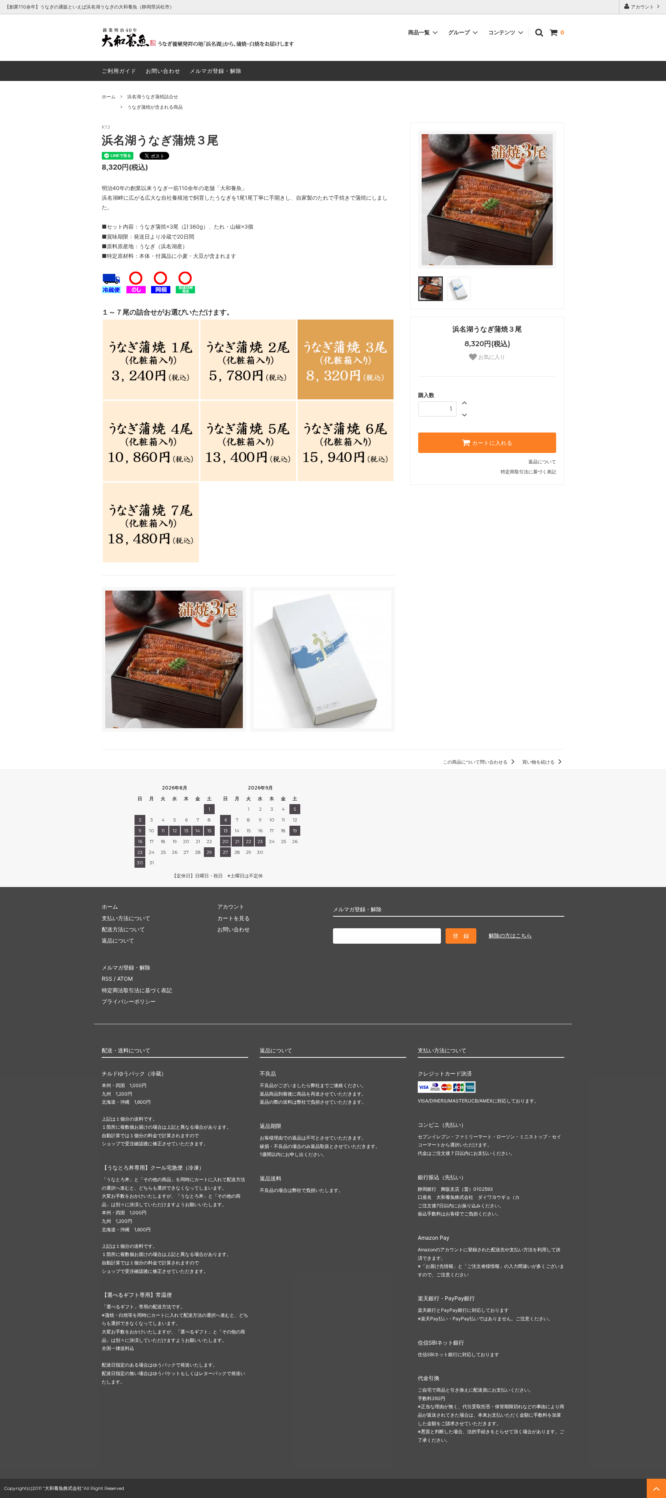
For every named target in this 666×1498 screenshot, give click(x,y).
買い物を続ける (539, 762)
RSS (107, 978)
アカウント (642, 7)
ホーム (109, 96)
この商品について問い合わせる (476, 762)
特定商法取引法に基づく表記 (137, 990)
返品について (542, 462)
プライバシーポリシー (129, 1001)
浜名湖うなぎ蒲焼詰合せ (152, 96)
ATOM (125, 978)
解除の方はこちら (510, 935)
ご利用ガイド (119, 70)
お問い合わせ (163, 70)
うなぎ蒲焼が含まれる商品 (155, 107)
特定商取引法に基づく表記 (528, 472)
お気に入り (491, 357)
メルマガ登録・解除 (216, 70)
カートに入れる (491, 442)
